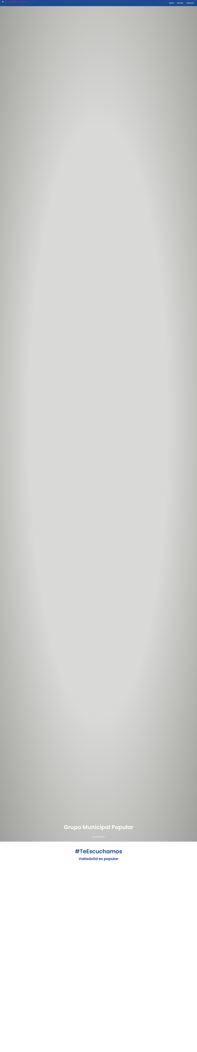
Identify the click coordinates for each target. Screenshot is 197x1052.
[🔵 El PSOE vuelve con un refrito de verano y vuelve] (131, 947)
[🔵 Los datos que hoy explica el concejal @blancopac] (131, 874)
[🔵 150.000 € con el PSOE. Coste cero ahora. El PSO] (65, 965)
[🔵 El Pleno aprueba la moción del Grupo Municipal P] (131, 1022)
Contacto (190, 3)
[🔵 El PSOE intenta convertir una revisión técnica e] (87, 978)
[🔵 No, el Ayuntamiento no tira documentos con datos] (109, 947)
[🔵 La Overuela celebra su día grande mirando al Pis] (109, 875)
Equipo (171, 3)
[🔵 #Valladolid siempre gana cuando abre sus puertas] (109, 1026)
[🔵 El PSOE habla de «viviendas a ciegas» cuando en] (87, 875)
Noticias (180, 3)
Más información (98, 837)
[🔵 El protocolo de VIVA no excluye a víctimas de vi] (65, 903)
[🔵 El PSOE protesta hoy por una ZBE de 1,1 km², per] (87, 1024)
